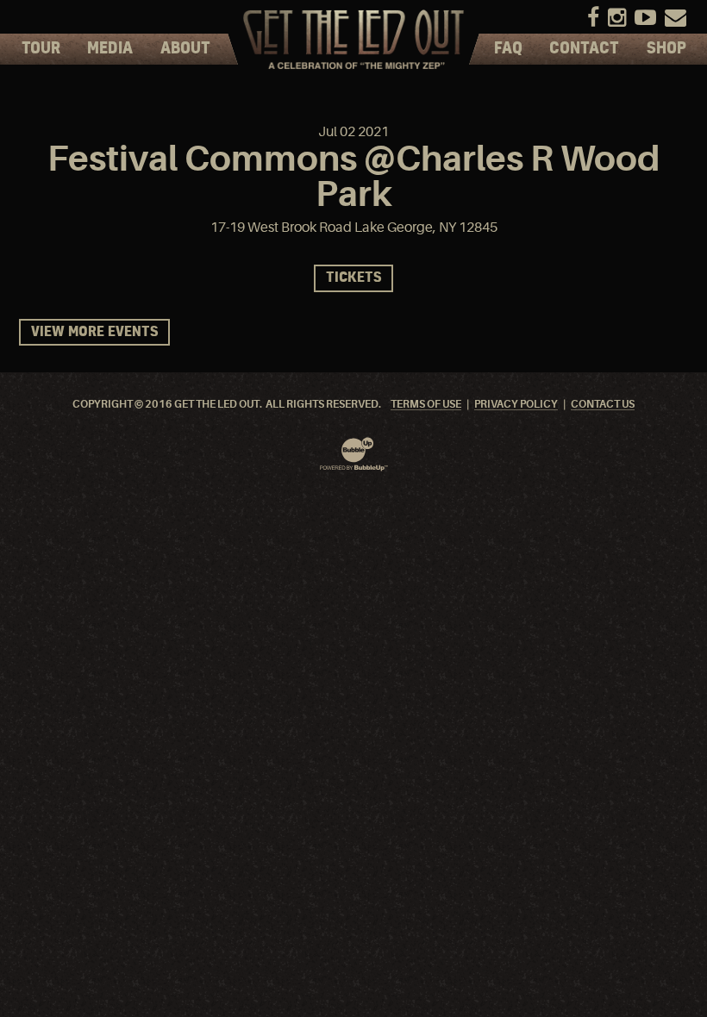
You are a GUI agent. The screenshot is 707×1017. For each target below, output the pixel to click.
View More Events (94, 332)
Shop (666, 49)
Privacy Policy (516, 404)
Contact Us (603, 404)
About (185, 49)
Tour (41, 49)
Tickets (353, 277)
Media (110, 49)
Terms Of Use (426, 404)
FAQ (508, 49)
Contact (584, 49)
